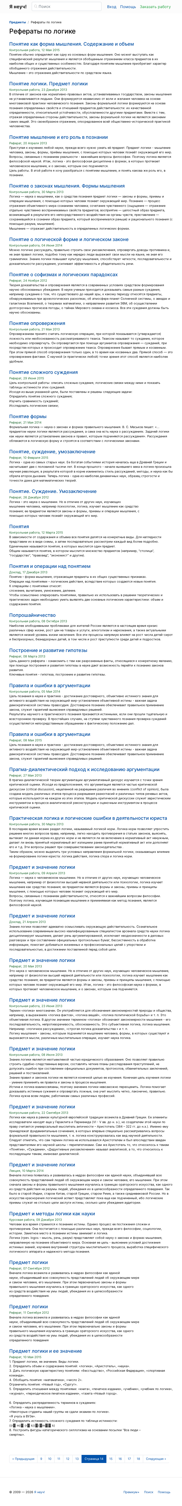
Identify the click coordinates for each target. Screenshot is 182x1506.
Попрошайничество (32, 615)
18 (138, 1459)
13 (77, 1459)
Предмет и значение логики (42, 867)
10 (49, 1459)
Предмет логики (28, 1262)
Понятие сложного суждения (43, 372)
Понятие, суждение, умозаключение (52, 451)
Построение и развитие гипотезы (48, 650)
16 (120, 1459)
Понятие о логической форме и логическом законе (69, 239)
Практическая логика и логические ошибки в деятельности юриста (88, 818)
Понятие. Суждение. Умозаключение (53, 491)
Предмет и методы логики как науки (52, 1213)
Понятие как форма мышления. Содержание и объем (71, 44)
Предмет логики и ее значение (45, 1351)
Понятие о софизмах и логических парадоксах (63, 274)
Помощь (128, 6)
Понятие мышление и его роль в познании (58, 137)
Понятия (19, 526)
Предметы (17, 22)
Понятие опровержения (37, 323)
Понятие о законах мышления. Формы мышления (67, 186)
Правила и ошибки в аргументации (49, 685)
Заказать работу (155, 6)
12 (67, 1459)
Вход (111, 6)
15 (111, 1459)
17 (129, 1459)
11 (58, 1459)
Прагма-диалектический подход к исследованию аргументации (84, 769)
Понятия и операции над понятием (50, 566)
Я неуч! (39, 1492)
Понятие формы (27, 416)
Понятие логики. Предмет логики (48, 84)
